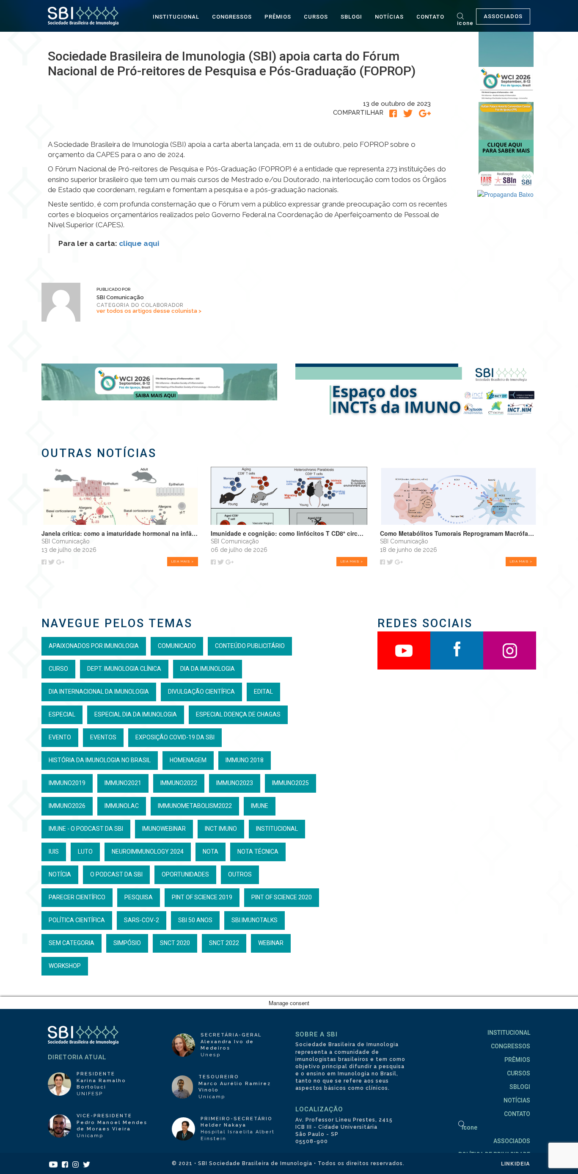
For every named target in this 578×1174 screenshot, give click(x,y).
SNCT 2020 (175, 943)
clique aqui (139, 243)
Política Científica (77, 920)
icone (465, 23)
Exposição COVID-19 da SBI (175, 737)
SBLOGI (351, 17)
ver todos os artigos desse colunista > (148, 311)
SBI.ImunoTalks (254, 920)
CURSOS (316, 17)
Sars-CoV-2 (141, 920)
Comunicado (177, 645)
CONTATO (430, 17)
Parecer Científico (77, 897)
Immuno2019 (67, 783)
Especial (62, 714)
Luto (85, 851)
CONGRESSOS (232, 17)
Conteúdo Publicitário (250, 645)
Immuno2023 (234, 783)
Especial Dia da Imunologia (135, 714)
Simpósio (127, 943)
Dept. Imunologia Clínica (124, 668)
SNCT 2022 (224, 943)
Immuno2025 (290, 783)
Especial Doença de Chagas (238, 714)
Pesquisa (138, 897)
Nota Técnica (257, 851)
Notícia (60, 874)
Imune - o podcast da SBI (86, 828)
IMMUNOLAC (122, 805)
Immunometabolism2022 (195, 805)
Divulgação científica (201, 691)
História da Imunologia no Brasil (100, 760)
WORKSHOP (65, 965)
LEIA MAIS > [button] (182, 561)
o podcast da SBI (116, 874)
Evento (60, 737)
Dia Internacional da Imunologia (99, 691)
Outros (240, 874)
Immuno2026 (67, 805)
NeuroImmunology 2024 (148, 851)
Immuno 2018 (245, 760)
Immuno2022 (178, 783)
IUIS (54, 851)
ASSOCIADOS (503, 16)
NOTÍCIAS (389, 17)
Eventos (103, 737)
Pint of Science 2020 (281, 897)
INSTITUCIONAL (176, 17)
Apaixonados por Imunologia (94, 645)
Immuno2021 (123, 783)
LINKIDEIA (515, 1163)
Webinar (270, 943)
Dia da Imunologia (207, 668)
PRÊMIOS (277, 17)
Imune (259, 805)
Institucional (277, 828)
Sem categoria (71, 943)
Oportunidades (185, 874)
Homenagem (188, 760)
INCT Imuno (221, 828)
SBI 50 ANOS (195, 920)
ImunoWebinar (164, 828)
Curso (58, 668)
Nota (210, 851)
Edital (263, 691)
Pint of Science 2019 (202, 897)
